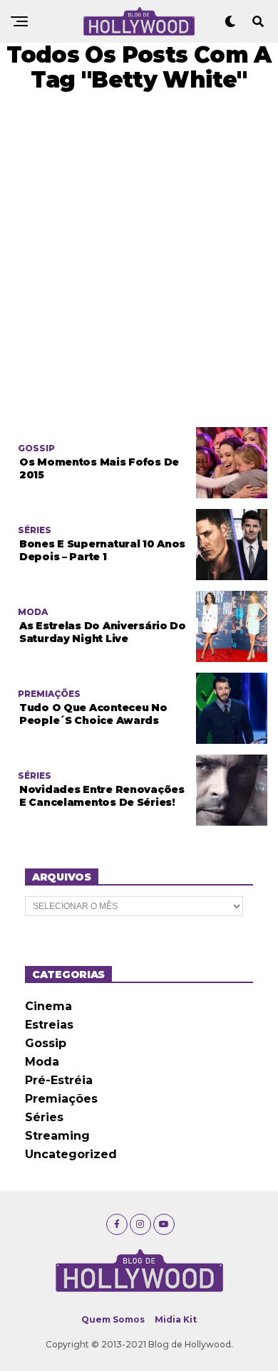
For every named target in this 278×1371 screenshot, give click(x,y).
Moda (42, 1061)
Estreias (49, 1024)
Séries (44, 1117)
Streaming (57, 1135)
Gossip (45, 1043)
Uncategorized (71, 1154)
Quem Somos (113, 1319)
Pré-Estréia (59, 1080)
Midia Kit (176, 1319)
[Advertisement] (139, 260)
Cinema (48, 1006)
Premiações (61, 1098)
